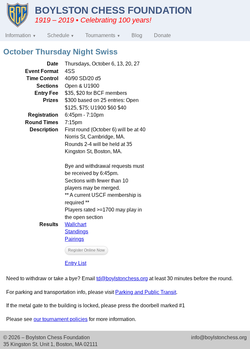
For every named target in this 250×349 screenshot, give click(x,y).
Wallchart (75, 224)
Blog (137, 35)
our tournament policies (61, 319)
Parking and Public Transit (145, 292)
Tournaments (100, 35)
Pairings (74, 239)
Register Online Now (86, 250)
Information (18, 35)
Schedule (58, 35)
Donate (162, 35)
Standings (76, 231)
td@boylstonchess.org (122, 278)
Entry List (75, 263)
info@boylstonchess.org (219, 337)
